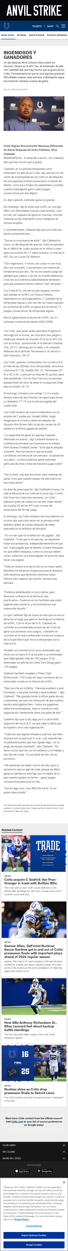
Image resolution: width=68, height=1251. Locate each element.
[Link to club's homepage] (7, 24)
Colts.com (17, 1121)
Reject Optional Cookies (34, 1235)
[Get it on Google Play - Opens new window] (45, 1172)
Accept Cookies (34, 1244)
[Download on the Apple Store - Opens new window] (22, 1171)
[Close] (64, 1182)
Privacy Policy (21, 1219)
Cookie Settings (34, 1226)
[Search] (57, 26)
